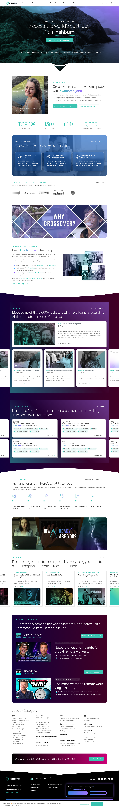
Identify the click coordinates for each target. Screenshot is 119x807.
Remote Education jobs (90, 733)
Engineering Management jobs (20, 720)
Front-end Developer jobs (43, 716)
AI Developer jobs (17, 731)
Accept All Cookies (97, 804)
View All (100, 558)
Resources (76, 3)
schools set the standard (35, 273)
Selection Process (53, 787)
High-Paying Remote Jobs (55, 784)
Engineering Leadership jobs (20, 718)
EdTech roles (52, 265)
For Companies (52, 3)
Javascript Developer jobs (43, 722)
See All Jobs (99, 407)
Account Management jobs (91, 718)
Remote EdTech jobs (90, 737)
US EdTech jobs (88, 739)
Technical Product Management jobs (70, 743)
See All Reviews (97, 308)
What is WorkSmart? (36, 793)
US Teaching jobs (89, 741)
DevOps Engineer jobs (18, 743)
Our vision (96, 141)
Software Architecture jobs (43, 739)
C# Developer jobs (17, 737)
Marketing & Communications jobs (93, 726)
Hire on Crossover (88, 106)
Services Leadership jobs (67, 720)
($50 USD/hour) (80, 446)
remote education (41, 265)
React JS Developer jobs (42, 728)
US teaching (31, 268)
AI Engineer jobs (16, 733)
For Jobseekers (37, 3)
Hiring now (99, 182)
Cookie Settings (84, 804)
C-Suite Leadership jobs (42, 745)
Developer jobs (16, 741)
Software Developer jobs (43, 732)
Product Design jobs (17, 722)
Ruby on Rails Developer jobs (44, 730)
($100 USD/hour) (32, 426)
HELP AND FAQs (12, 792)
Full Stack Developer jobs (43, 718)
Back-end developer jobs (19, 735)
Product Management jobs (67, 745)
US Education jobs (89, 735)
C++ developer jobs (17, 739)
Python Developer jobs (42, 726)
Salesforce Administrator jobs (20, 727)
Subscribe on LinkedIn (90, 636)
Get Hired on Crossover (64, 106)
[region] (59, 804)
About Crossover (35, 784)
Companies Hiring (35, 787)
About (24, 3)
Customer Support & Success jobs (69, 718)
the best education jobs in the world (31, 278)
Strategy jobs (64, 731)
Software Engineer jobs (18, 729)
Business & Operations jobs (67, 728)
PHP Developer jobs (41, 724)
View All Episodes (92, 672)
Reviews (65, 3)
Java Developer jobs (41, 720)
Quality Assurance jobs (18, 724)
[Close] (116, 804)
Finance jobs (63, 737)
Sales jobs (87, 720)
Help (102, 3)
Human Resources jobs (66, 726)
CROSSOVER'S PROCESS (94, 479)
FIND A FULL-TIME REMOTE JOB (58, 40)
